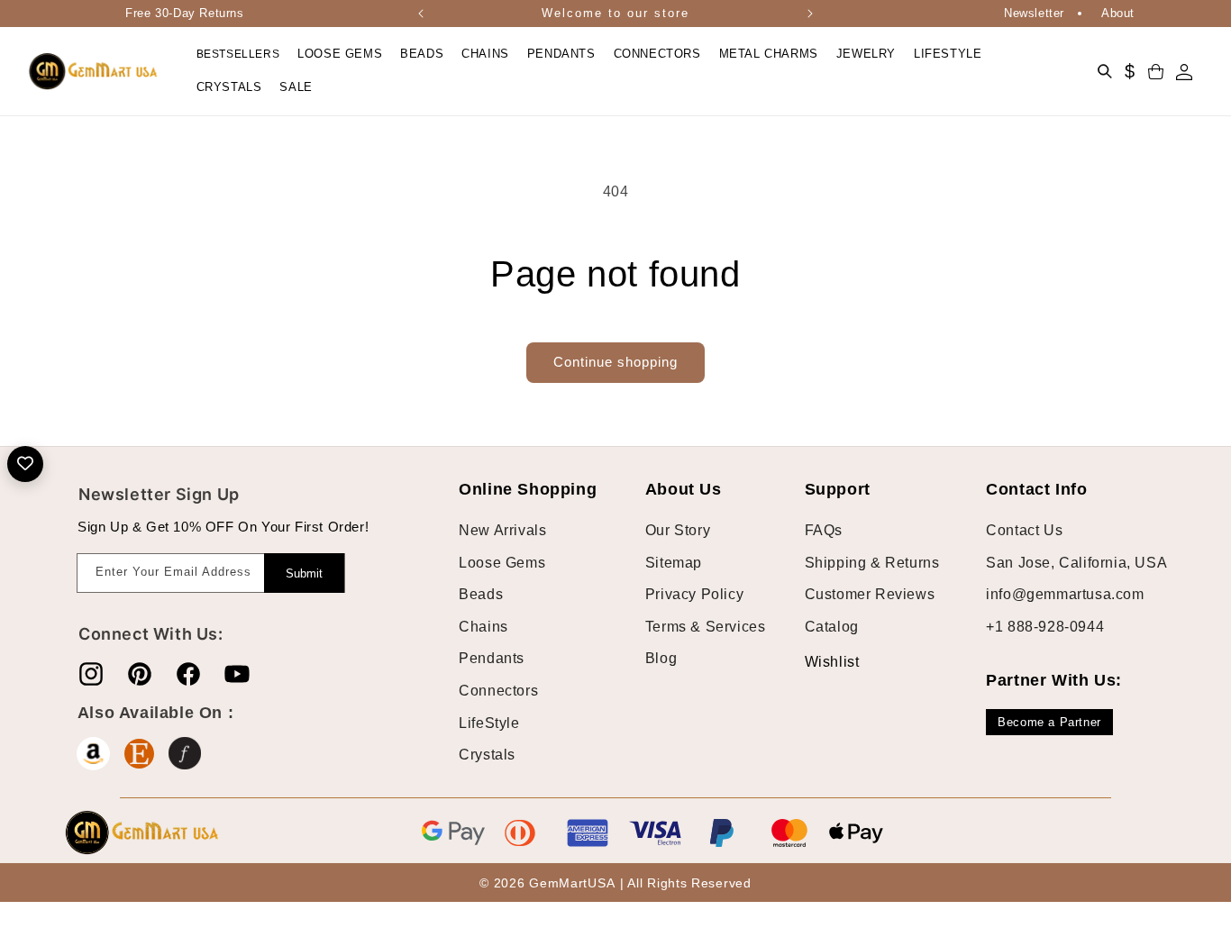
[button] (339, 54)
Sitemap (673, 562)
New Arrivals (502, 530)
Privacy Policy (694, 595)
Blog (661, 659)
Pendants (491, 659)
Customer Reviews (870, 595)
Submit (304, 573)
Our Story (677, 530)
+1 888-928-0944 (1045, 626)
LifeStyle (489, 723)
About (1118, 13)
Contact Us (1024, 530)
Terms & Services (705, 626)
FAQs (824, 530)
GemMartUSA (572, 884)
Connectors (498, 690)
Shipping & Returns (872, 562)
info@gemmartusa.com (1065, 595)
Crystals (487, 755)
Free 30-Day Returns (184, 13)
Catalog (832, 626)
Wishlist (818, 661)
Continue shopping (615, 361)
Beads (481, 595)
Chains (483, 626)
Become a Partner (1049, 722)
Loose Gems (502, 562)
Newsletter (1034, 13)
